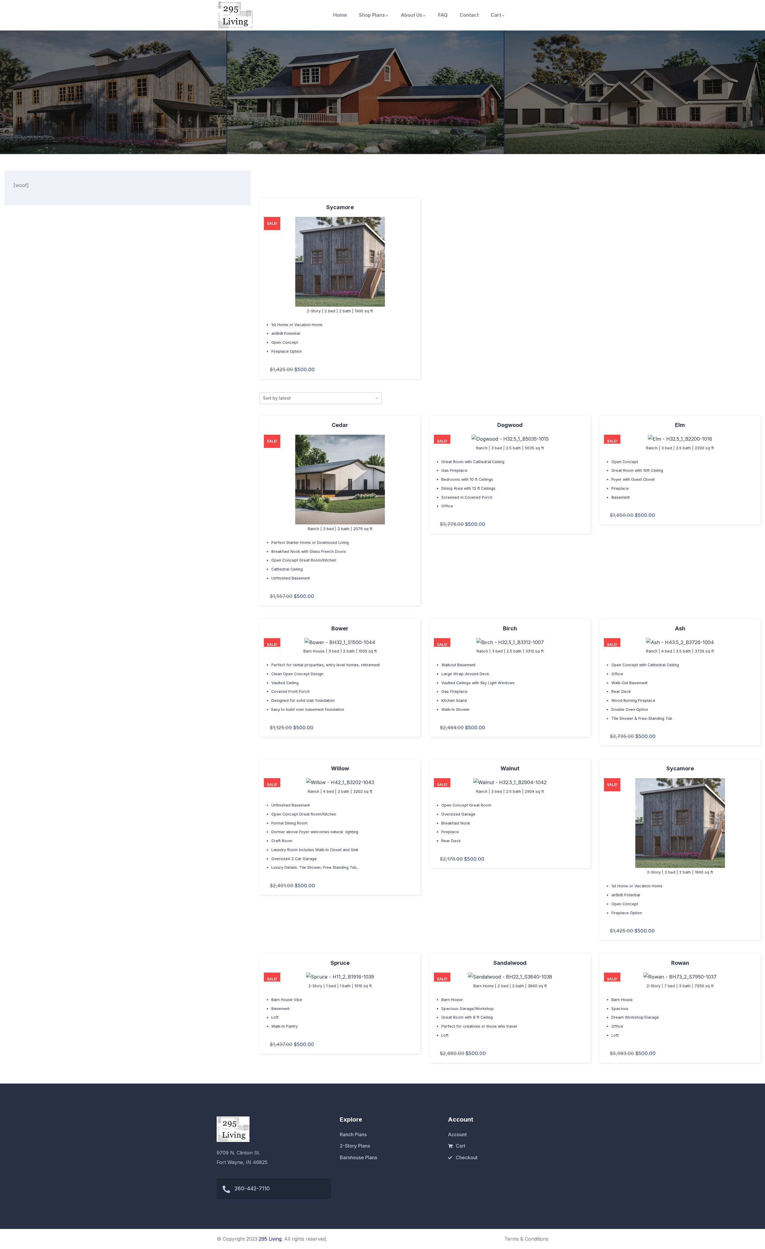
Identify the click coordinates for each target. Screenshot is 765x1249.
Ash (680, 628)
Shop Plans (372, 15)
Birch (510, 628)
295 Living (270, 1239)
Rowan (680, 963)
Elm (680, 425)
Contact (469, 15)
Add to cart (263, 286)
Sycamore (340, 207)
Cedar (340, 425)
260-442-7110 (252, 1188)
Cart (496, 15)
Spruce (340, 963)
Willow (340, 768)
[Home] (235, 15)
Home (340, 15)
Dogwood (510, 425)
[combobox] (320, 398)
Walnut (510, 768)
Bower (339, 628)
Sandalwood (510, 963)
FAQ (443, 15)
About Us (411, 15)
